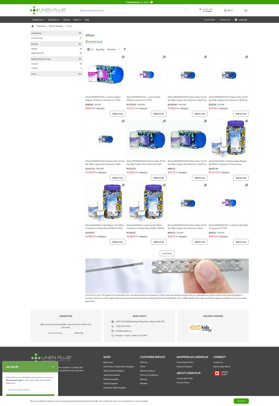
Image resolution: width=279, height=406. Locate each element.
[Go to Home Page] (32, 26)
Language (243, 19)
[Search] (184, 10)
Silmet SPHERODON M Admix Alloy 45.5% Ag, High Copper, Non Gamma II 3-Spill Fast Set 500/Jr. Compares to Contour (187, 99)
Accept (241, 401)
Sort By (100, 49)
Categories (37, 19)
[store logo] (48, 10)
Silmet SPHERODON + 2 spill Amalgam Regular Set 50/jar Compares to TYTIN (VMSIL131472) (103, 99)
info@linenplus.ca (124, 331)
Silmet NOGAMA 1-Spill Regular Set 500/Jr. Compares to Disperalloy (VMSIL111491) (104, 226)
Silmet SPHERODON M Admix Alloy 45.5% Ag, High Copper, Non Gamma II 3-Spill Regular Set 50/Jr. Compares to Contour (187, 227)
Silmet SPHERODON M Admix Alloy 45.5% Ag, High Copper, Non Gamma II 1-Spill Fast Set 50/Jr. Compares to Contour (228, 99)
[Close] (53, 366)
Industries (52, 19)
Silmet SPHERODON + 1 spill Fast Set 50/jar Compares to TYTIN (228, 226)
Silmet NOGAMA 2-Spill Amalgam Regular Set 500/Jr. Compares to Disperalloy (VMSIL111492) (228, 163)
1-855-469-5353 (123, 326)
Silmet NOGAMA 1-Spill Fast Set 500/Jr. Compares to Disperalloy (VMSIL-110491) (145, 226)
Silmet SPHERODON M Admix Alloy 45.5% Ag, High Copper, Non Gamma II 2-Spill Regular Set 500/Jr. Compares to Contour (104, 163)
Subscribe (78, 333)
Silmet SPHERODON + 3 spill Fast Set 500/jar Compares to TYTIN (143, 98)
